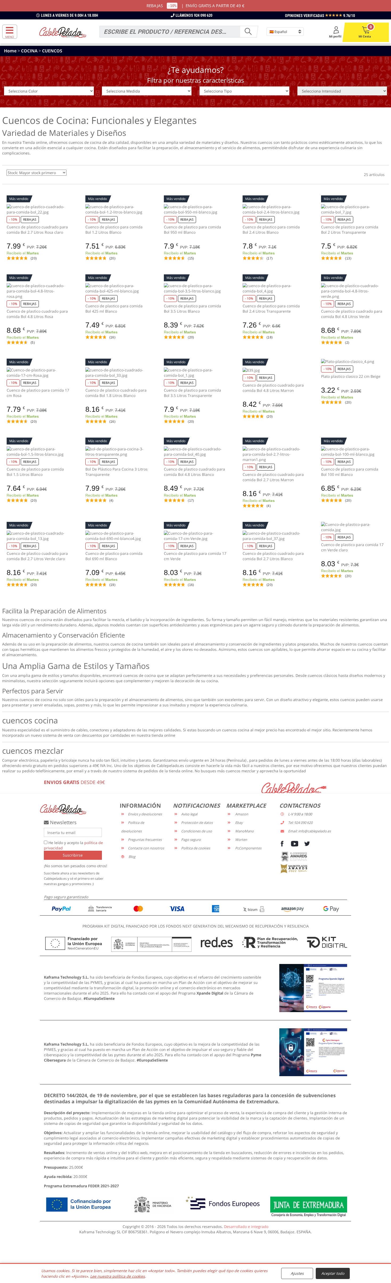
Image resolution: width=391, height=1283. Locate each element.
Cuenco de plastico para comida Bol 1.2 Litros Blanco (114, 229)
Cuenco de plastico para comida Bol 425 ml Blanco (114, 308)
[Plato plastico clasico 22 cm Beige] (352, 361)
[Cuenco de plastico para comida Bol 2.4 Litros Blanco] (274, 209)
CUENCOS (52, 51)
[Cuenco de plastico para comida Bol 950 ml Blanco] (195, 209)
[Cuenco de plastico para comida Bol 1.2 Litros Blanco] (117, 209)
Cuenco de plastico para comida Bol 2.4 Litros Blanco (271, 229)
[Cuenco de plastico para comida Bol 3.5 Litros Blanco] (195, 288)
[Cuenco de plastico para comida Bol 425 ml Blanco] (117, 288)
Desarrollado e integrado (246, 1226)
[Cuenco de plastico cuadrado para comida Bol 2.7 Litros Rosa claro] (38, 209)
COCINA (30, 51)
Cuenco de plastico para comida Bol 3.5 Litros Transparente (192, 393)
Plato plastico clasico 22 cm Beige (350, 376)
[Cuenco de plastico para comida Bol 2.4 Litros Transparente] (274, 288)
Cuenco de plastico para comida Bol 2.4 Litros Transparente (271, 308)
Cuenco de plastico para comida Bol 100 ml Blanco (349, 472)
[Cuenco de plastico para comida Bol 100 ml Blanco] (352, 451)
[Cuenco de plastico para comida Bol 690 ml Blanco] (117, 536)
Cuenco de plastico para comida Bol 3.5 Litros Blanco (192, 308)
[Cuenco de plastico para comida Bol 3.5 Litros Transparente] (195, 372)
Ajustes (297, 1273)
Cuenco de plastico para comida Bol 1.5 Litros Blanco (35, 472)
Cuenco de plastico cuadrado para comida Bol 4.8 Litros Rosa (37, 314)
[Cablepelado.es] (62, 31)
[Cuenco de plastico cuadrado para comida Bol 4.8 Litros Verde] (352, 291)
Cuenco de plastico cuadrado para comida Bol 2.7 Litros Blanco (273, 556)
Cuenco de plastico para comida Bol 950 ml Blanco (192, 229)
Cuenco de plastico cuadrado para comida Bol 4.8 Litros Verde (351, 314)
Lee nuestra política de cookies (117, 1276)
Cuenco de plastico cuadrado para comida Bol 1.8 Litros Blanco (116, 393)
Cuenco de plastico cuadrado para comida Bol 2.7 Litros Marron (273, 477)
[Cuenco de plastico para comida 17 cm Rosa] (38, 372)
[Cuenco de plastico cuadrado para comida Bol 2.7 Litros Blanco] (274, 536)
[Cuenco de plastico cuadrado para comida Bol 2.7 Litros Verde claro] (38, 536)
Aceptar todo (332, 1273)
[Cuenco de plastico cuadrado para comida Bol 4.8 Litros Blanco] (195, 451)
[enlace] (313, 987)
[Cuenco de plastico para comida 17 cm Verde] (195, 536)
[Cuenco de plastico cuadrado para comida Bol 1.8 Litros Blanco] (117, 372)
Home (11, 51)
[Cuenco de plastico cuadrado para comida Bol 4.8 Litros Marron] (274, 370)
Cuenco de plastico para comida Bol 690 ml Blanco (114, 556)
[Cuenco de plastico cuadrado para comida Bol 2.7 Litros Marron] (274, 454)
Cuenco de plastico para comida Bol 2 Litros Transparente (349, 229)
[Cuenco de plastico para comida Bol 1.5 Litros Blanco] (38, 451)
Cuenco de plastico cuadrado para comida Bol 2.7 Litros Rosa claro (37, 229)
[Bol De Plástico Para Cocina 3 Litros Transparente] (117, 451)
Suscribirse (73, 855)
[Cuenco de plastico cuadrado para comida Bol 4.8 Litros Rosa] (38, 291)
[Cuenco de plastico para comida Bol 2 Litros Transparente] (352, 209)
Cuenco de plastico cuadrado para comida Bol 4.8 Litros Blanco (194, 472)
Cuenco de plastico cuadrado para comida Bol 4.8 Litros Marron (273, 388)
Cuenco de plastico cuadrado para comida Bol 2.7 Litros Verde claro (37, 556)
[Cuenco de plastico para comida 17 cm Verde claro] (352, 527)
